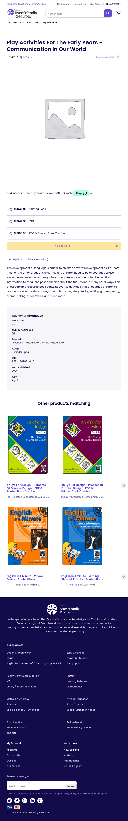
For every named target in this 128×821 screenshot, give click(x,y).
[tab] (14, 260)
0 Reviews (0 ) (38, 259)
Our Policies (13, 766)
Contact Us (13, 755)
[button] (108, 57)
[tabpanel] (64, 117)
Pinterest (40, 800)
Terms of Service (91, 793)
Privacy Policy (68, 793)
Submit (71, 786)
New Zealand (71, 749)
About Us (12, 749)
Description (14, 259)
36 (13, 333)
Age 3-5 (16, 380)
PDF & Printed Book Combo (32, 342)
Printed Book (57, 342)
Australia (69, 755)
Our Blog (11, 760)
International (71, 760)
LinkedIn (32, 800)
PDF (14, 342)
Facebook (17, 800)
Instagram (24, 800)
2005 (15, 370)
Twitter (9, 800)
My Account (14, 743)
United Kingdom (73, 766)
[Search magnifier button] (108, 13)
